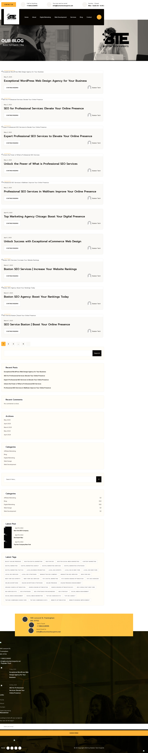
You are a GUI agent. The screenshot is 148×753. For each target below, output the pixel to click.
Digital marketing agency (30, 565)
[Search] (98, 479)
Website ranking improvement (79, 600)
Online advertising (11, 583)
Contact (89, 17)
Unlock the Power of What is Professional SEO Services (40, 164)
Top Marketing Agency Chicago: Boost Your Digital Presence (44, 216)
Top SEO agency (69, 595)
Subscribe (74, 733)
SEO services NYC (11, 591)
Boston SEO (50, 561)
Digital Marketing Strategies (74, 565)
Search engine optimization (38, 587)
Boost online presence (13, 561)
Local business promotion (36, 570)
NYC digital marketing (50, 578)
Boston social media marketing (68, 561)
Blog (81, 17)
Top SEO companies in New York (16, 600)
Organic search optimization (15, 587)
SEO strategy (63, 591)
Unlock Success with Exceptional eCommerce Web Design (42, 241)
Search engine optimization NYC (62, 587)
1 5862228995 (5, 658)
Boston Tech (96, 87)
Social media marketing (35, 595)
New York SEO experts (12, 578)
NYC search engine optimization (72, 578)
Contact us (8, 4)
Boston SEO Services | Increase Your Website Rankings (40, 269)
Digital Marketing (45, 17)
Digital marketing (11, 565)
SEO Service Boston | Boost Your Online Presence (37, 324)
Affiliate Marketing (10, 451)
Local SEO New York (90, 570)
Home (26, 17)
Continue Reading (12, 87)
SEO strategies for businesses (44, 591)
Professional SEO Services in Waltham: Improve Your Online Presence (50, 191)
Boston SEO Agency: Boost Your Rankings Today (36, 297)
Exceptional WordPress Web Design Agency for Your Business (45, 81)
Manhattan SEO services (69, 574)
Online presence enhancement (71, 583)
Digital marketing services (51, 565)
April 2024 (7, 435)
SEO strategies (25, 591)
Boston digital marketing (33, 561)
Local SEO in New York (72, 570)
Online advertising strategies (32, 583)
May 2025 (7, 420)
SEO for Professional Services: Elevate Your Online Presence (44, 108)
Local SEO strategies (29, 574)
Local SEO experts (55, 570)
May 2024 (7, 431)
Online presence (51, 583)
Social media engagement (80, 591)
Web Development (61, 17)
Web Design (8, 461)
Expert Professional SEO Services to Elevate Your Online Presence (48, 136)
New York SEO (85, 574)
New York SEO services (31, 578)
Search (97, 353)
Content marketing (89, 561)
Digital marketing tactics (14, 570)
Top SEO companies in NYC (39, 600)
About (34, 17)
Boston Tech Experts (97, 748)
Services (73, 17)
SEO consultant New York (86, 587)
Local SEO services (11, 574)
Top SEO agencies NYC (53, 595)
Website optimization (58, 600)
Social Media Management (14, 595)
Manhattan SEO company (48, 574)
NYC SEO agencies (93, 578)
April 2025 (7, 423)
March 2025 (8, 427)
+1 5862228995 (32, 6)
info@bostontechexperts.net (63, 6)
